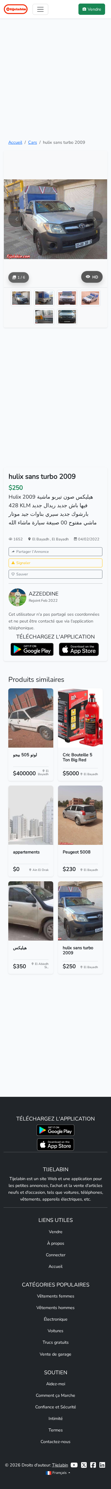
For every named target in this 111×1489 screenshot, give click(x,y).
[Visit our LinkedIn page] (102, 1465)
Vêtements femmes (55, 1296)
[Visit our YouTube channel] (74, 1465)
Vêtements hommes (55, 1308)
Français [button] (59, 1472)
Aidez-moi (55, 1384)
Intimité (56, 1418)
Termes (56, 1430)
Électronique (55, 1319)
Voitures (55, 1331)
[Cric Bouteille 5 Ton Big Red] (80, 718)
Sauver (22, 574)
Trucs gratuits (56, 1342)
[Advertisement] (55, 78)
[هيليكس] (30, 911)
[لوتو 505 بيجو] (30, 718)
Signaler (23, 562)
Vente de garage (55, 1354)
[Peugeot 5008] (80, 815)
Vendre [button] (94, 9)
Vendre (55, 1232)
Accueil (15, 142)
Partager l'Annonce (32, 551)
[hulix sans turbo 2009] (80, 911)
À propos (55, 1243)
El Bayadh (41, 539)
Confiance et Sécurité (55, 1407)
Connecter (55, 1255)
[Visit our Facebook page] (93, 1465)
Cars (32, 142)
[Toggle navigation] (40, 9)
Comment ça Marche (55, 1395)
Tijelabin (60, 1465)
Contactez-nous (55, 1442)
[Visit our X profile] (84, 1465)
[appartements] (30, 815)
